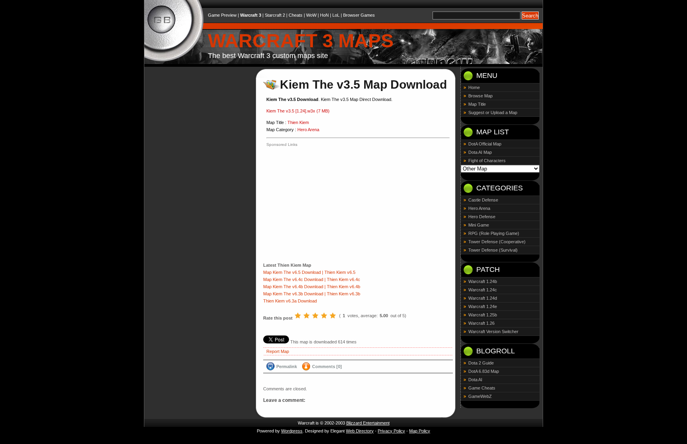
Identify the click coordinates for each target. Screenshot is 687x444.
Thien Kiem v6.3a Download (290, 301)
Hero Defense (481, 216)
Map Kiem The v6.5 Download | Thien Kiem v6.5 (309, 272)
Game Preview (222, 15)
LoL (336, 15)
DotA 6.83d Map (483, 371)
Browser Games (359, 15)
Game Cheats (481, 388)
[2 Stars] (307, 316)
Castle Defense (483, 200)
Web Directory (360, 430)
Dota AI (475, 379)
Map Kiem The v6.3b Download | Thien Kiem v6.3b (311, 293)
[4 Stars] (324, 316)
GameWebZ (480, 396)
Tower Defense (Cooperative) (497, 241)
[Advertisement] (333, 204)
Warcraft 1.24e (482, 306)
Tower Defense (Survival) (493, 250)
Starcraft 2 (275, 15)
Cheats (296, 15)
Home (474, 87)
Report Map (277, 351)
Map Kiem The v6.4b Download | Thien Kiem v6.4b (311, 286)
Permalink (286, 366)
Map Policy (419, 430)
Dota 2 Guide (481, 363)
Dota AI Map (480, 152)
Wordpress (292, 430)
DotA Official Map (484, 144)
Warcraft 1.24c (482, 289)
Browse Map (480, 95)
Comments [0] (327, 366)
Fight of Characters (487, 160)
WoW (311, 15)
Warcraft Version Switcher (493, 331)
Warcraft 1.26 (481, 323)
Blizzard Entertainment (368, 423)
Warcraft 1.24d (482, 298)
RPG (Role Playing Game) (493, 233)
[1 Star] (298, 316)
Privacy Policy (391, 430)
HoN (324, 15)
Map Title (477, 104)
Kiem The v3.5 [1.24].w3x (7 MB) (298, 111)
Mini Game (478, 225)
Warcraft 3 (250, 15)
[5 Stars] (333, 316)
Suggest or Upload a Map (492, 112)
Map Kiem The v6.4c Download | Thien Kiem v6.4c (311, 279)
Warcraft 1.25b (482, 314)
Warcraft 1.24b (482, 281)
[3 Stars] (315, 316)
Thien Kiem (298, 122)
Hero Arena (308, 129)
